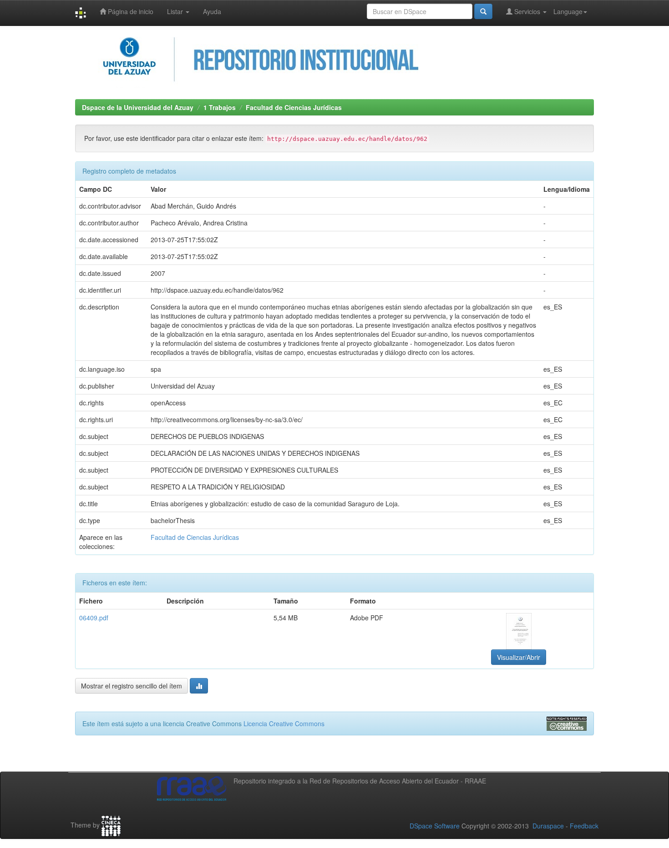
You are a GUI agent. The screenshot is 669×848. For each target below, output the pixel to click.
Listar (176, 11)
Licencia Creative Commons (283, 723)
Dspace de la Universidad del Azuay (137, 107)
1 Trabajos (219, 107)
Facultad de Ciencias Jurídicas (294, 107)
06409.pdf (93, 617)
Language (568, 11)
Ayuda (212, 11)
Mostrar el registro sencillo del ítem (131, 685)
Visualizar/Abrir (518, 657)
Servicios (527, 11)
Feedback (584, 825)
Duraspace (548, 825)
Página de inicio (129, 11)
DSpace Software (435, 825)
